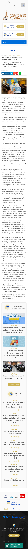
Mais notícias (13, 384)
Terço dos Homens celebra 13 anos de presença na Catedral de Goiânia (14, 456)
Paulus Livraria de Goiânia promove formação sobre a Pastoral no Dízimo (14, 469)
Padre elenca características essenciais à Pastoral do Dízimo (14, 443)
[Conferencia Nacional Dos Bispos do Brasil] (17, 496)
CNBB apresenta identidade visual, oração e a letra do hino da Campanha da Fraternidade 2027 (14, 354)
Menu (4, 42)
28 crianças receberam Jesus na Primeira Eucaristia (14, 432)
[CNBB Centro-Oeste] (11, 496)
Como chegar (14, 535)
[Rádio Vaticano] (22, 496)
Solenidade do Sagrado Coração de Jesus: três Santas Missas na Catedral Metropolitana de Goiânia (14, 419)
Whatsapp (20, 73)
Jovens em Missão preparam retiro (14, 481)
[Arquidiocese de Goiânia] (5, 496)
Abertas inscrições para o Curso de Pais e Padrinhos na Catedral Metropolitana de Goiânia (14, 330)
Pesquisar (23, 5)
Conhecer (20, 26)
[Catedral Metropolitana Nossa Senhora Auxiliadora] (14, 15)
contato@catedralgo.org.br (16, 509)
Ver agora (20, 34)
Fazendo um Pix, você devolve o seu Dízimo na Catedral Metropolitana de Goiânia (14, 404)
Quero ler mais (13, 410)
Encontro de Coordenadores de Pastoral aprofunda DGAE (14, 377)
